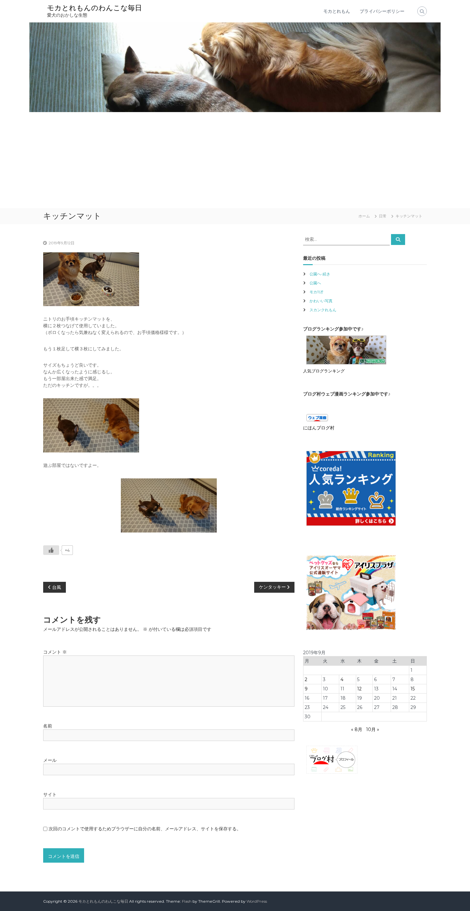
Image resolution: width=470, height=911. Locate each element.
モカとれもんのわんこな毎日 (94, 8)
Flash (187, 901)
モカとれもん (336, 11)
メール (50, 760)
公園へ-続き (319, 274)
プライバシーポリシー (382, 11)
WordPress (257, 901)
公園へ (315, 283)
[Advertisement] (235, 160)
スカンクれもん (322, 309)
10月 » (372, 729)
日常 (383, 216)
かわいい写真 (321, 300)
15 (413, 689)
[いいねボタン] (51, 550)
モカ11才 (316, 291)
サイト (50, 794)
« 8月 (356, 729)
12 (359, 689)
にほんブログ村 (318, 428)
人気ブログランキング (324, 371)
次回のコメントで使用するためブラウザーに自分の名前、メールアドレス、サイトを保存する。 (145, 829)
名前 (47, 726)
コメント (55, 652)
